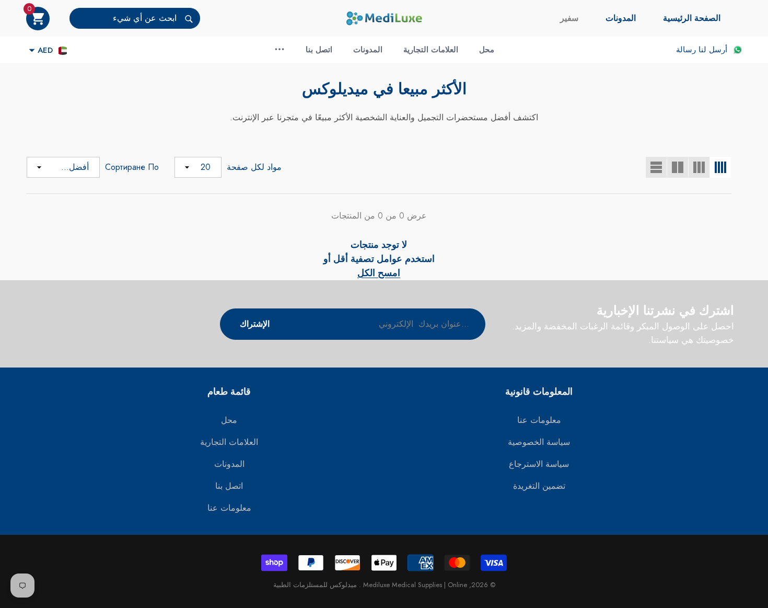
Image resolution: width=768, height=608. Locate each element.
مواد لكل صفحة (254, 167)
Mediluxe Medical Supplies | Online (414, 585)
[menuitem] (691, 18)
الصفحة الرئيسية (691, 18)
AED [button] (45, 50)
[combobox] (123, 18)
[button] (38, 18)
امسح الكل (378, 273)
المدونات (621, 18)
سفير (569, 18)
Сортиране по (132, 167)
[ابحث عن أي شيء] (134, 18)
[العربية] (62, 50)
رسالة (686, 49)
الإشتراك (255, 324)
